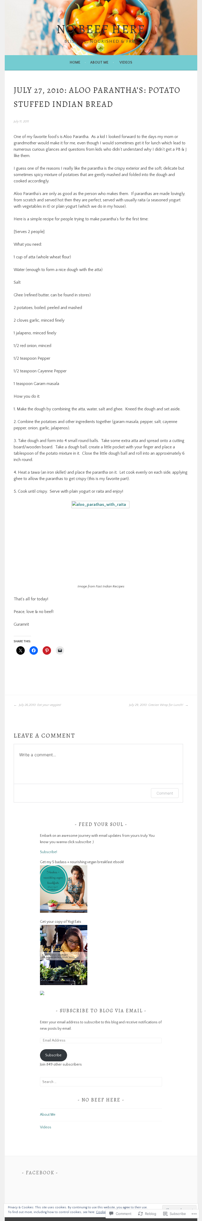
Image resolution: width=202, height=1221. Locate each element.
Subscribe (53, 1055)
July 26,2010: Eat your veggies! (39, 705)
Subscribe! (48, 852)
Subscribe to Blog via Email (101, 1011)
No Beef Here (101, 29)
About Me (99, 62)
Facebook (40, 1173)
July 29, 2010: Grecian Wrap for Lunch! (156, 705)
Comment (164, 793)
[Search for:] (101, 1082)
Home (75, 62)
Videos (125, 62)
